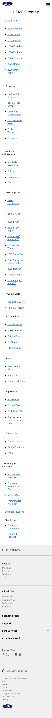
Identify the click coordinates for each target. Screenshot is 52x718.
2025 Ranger (14, 268)
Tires (9, 182)
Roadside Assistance (12, 164)
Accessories (13, 399)
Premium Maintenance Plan (14, 486)
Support (6, 623)
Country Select (7, 691)
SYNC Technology (13, 202)
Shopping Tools (10, 615)
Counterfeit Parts (16, 381)
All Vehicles (8, 591)
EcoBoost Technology (13, 131)
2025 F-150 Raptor (13, 229)
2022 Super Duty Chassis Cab (16, 261)
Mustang (6, 567)
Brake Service (14, 330)
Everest (6, 571)
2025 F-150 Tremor (13, 247)
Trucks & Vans (12, 213)
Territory (6, 574)
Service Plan (13, 494)
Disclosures (11, 550)
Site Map (5, 700)
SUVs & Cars (11, 20)
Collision (11, 171)
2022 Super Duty (16, 254)
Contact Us (13, 441)
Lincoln (4, 685)
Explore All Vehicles (13, 95)
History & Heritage (12, 535)
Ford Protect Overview (13, 476)
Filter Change (14, 347)
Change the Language (17, 671)
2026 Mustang (14, 28)
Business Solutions (14, 511)
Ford (3, 682)
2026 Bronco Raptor (14, 71)
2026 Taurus (13, 34)
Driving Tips (13, 405)
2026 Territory (14, 58)
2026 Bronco (14, 63)
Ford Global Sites (8, 697)
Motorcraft (12, 375)
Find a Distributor (16, 307)
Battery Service (15, 336)
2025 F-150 (13, 221)
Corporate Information (13, 526)
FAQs (10, 453)
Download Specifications (14, 113)
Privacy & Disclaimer (9, 694)
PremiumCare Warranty (14, 502)
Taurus (5, 577)
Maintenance (14, 177)
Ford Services (9, 630)
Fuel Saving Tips (15, 411)
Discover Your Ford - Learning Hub (15, 420)
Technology (13, 138)
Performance (7, 603)
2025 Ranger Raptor (14, 282)
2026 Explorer (14, 52)
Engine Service (14, 324)
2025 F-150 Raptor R (13, 238)
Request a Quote (16, 301)
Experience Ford (11, 638)
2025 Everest (14, 40)
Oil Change (13, 342)
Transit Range (14, 274)
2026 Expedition (15, 46)
